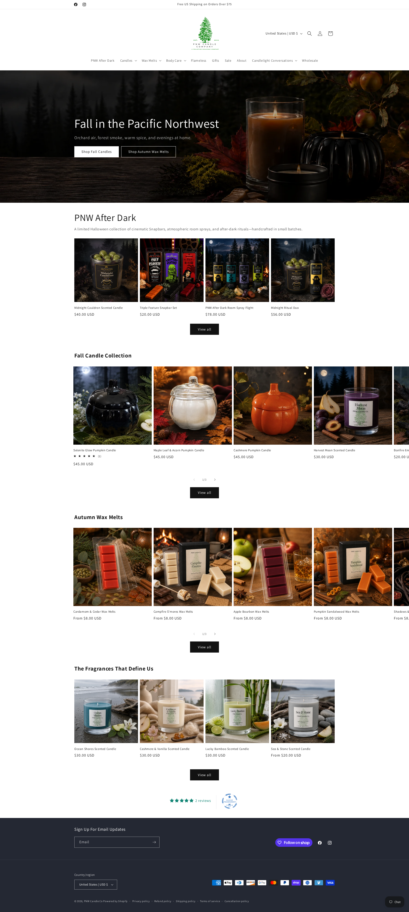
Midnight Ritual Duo (285, 308)
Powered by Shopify (115, 901)
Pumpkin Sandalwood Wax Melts (336, 612)
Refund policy (162, 901)
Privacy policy (141, 901)
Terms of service (210, 901)
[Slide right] (215, 479)
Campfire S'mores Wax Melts (173, 612)
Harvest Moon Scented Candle (334, 450)
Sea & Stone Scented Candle (291, 749)
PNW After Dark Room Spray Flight (229, 308)
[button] (128, 60)
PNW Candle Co (93, 901)
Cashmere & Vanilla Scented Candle (165, 749)
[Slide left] (194, 479)
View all (204, 329)
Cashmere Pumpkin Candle (252, 450)
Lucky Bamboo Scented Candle (227, 749)
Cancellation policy (237, 901)
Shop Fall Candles (96, 152)
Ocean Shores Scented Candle (95, 749)
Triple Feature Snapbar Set (158, 308)
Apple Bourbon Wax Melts (251, 612)
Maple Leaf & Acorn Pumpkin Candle (179, 450)
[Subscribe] (154, 842)
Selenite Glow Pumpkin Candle (94, 450)
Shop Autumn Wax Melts (148, 152)
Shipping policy (186, 901)
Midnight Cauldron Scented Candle (98, 308)
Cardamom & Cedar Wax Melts (94, 612)
